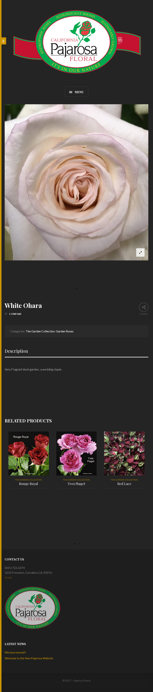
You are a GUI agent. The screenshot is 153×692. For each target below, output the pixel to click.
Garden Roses (65, 331)
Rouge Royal (28, 483)
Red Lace (124, 483)
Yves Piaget (76, 483)
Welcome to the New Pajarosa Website (29, 658)
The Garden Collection (40, 331)
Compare (15, 314)
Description (16, 351)
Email (8, 577)
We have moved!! (15, 652)
